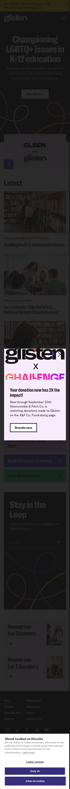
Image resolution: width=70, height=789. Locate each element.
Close (60, 354)
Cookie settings (35, 762)
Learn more (28, 752)
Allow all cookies (35, 781)
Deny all (35, 771)
